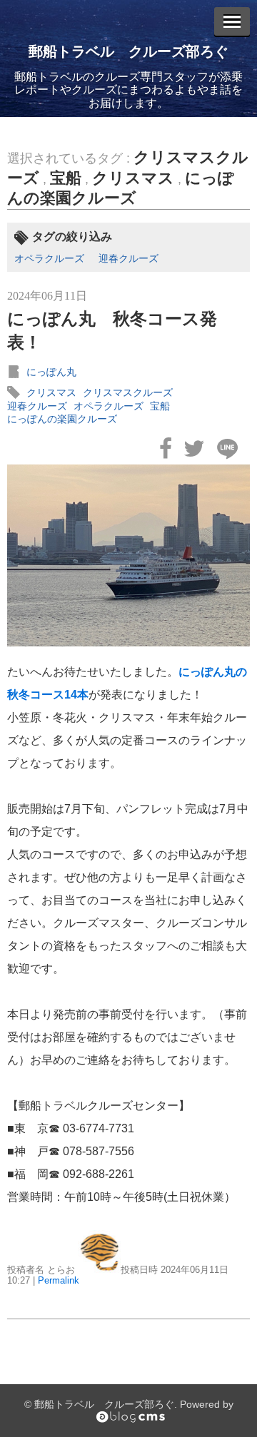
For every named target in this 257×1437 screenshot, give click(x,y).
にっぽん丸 (51, 371)
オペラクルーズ (49, 258)
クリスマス (133, 178)
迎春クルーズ (128, 258)
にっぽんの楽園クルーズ (62, 419)
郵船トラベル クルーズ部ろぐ (128, 51)
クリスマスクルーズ (128, 392)
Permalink (58, 1280)
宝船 (65, 178)
